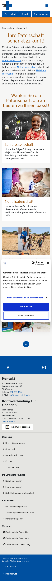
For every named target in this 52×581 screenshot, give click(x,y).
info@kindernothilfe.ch (19, 395)
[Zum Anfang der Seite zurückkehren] (26, 344)
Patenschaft (21, 28)
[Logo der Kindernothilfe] (7, 5)
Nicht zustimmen (26, 315)
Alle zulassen (26, 306)
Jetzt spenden (8, 421)
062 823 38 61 (16, 392)
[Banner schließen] (48, 263)
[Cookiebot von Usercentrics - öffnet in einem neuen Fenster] (33, 263)
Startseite (7, 28)
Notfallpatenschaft (26, 67)
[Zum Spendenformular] (17, 427)
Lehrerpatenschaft (11, 60)
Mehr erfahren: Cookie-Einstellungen (25, 298)
